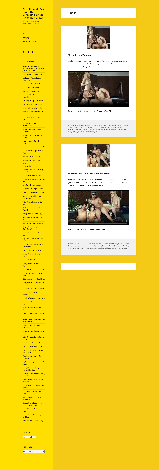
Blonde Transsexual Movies (118, 125)
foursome (119, 64)
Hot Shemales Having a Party (33, 160)
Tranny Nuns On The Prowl (32, 104)
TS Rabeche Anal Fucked (31, 84)
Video (72, 125)
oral (81, 132)
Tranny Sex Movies (110, 130)
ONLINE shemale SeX (30, 41)
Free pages (26, 38)
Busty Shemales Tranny (76, 127)
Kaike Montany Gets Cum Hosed (34, 279)
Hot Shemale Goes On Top (32, 185)
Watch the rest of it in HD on (87, 229)
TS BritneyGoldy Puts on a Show (34, 289)
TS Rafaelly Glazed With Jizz (32, 108)
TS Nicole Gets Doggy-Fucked (33, 189)
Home (25, 34)
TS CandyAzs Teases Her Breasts (34, 269)
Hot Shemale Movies (92, 127)
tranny (92, 132)
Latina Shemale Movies (108, 127)
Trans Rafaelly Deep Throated (33, 147)
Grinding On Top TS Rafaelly (33, 101)
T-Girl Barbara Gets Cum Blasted (34, 298)
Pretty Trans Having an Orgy (33, 176)
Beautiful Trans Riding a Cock (33, 347)
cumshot (101, 248)
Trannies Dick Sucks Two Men (33, 74)
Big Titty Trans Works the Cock (33, 192)
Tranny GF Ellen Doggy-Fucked (33, 260)
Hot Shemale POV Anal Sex (32, 156)
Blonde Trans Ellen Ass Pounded (34, 343)
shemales (86, 132)
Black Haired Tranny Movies (113, 244)
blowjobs (123, 130)
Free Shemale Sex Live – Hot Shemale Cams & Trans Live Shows (33, 13)
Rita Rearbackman (99, 125)
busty (70, 132)
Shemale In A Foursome (31, 91)
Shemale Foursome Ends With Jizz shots (88, 173)
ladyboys (76, 132)
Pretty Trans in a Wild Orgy (32, 214)
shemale (81, 64)
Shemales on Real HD (96, 130)
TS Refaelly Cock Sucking (31, 87)
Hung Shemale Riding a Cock (33, 223)
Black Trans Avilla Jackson (32, 250)
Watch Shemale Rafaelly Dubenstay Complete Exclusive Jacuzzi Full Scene (33, 68)
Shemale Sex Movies (81, 130)
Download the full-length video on (90, 111)
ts (96, 132)
